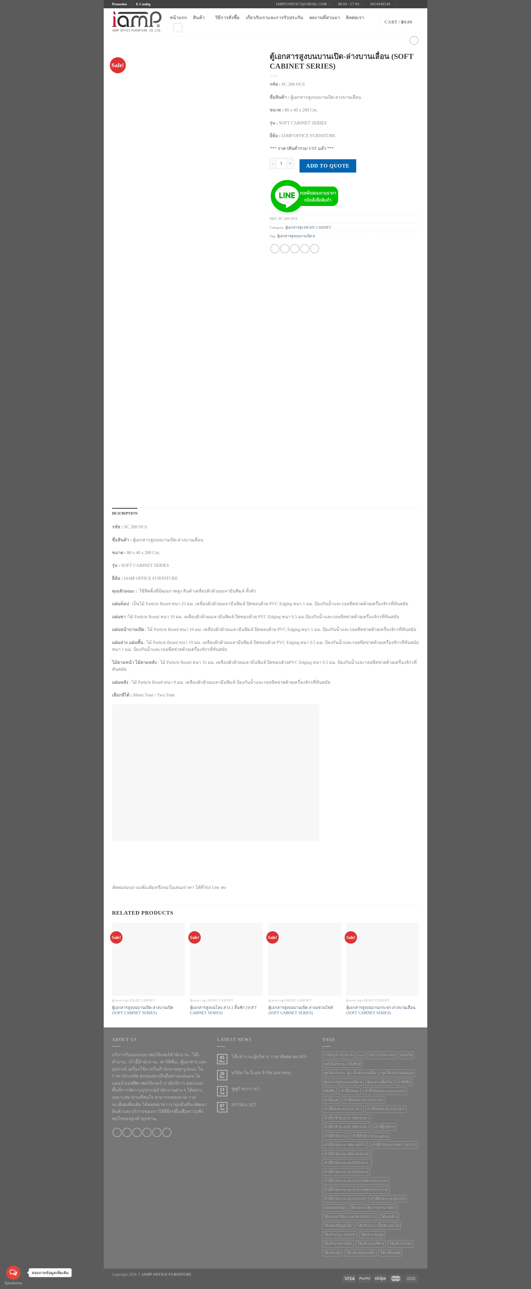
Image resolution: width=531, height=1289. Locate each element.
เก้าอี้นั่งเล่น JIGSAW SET (343, 1109)
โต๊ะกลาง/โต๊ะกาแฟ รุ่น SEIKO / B (350, 1217)
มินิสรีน (329, 1091)
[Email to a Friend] (294, 248)
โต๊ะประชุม (332, 1253)
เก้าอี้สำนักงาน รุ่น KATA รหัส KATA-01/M (356, 1181)
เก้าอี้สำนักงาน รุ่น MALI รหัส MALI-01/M (356, 1190)
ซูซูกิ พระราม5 (245, 1088)
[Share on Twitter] (284, 248)
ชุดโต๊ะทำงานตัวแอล (397, 1073)
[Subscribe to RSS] (166, 1132)
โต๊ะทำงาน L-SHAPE (339, 1235)
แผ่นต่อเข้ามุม (334, 1208)
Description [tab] (124, 513)
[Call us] (147, 1132)
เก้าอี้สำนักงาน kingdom (370, 1136)
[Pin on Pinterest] (304, 248)
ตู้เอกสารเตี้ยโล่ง (379, 1082)
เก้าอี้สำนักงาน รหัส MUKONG (347, 1154)
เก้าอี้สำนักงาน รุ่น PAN (387, 1199)
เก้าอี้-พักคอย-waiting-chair (384, 1091)
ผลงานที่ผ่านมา (324, 17)
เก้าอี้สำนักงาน (335, 1136)
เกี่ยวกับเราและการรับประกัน (274, 17)
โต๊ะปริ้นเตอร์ (390, 1253)
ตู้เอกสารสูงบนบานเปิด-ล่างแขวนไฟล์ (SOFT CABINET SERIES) (300, 1010)
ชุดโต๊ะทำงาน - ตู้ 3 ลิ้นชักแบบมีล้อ (350, 1073)
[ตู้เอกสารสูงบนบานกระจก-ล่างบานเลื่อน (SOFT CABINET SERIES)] (382, 959)
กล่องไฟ (406, 1055)
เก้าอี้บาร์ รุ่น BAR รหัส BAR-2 (346, 1127)
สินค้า (199, 17)
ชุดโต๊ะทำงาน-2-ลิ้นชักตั (342, 1064)
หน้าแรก (178, 17)
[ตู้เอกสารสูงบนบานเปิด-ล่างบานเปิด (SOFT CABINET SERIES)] (148, 959)
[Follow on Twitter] (411, 4)
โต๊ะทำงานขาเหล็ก (338, 1244)
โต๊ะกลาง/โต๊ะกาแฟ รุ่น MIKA (373, 1208)
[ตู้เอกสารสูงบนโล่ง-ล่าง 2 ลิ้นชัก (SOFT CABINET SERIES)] (226, 959)
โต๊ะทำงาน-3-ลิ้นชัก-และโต (378, 1226)
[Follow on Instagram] (405, 4)
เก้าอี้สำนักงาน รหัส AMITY (345, 1145)
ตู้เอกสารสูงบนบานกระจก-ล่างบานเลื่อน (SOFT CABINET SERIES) (380, 1010)
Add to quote (328, 166)
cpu (361, 1055)
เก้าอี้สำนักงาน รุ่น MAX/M (344, 1199)
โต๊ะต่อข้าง (389, 1217)
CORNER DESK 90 (338, 1055)
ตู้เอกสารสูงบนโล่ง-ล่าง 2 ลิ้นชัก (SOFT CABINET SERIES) (223, 1010)
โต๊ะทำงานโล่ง (400, 1244)
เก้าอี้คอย (331, 1100)
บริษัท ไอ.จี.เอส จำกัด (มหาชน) (261, 1072)
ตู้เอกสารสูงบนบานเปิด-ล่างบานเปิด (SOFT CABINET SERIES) (142, 1010)
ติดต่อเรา (355, 17)
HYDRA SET (244, 1104)
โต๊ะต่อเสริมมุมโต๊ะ (338, 1226)
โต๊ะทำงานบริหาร (371, 1244)
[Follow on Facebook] (400, 4)
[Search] (177, 27)
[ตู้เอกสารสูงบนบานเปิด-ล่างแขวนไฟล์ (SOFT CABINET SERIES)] (304, 959)
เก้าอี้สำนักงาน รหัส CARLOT (393, 1145)
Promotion (119, 4)
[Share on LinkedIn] (314, 248)
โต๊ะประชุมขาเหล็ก (360, 1253)
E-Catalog (143, 4)
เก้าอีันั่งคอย (349, 1091)
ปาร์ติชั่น (404, 1082)
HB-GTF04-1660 (382, 1055)
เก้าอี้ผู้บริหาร (385, 1127)
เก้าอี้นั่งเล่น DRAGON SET (363, 1100)
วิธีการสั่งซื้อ (227, 17)
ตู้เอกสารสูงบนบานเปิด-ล (296, 236)
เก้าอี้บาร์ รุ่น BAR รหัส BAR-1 (346, 1118)
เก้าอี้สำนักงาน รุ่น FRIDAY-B (346, 1172)
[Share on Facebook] (274, 248)
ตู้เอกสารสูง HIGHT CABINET (308, 227)
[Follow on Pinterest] (416, 4)
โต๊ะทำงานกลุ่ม (372, 1235)
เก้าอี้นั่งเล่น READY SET (386, 1109)
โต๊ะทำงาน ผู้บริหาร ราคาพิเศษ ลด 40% (269, 1056)
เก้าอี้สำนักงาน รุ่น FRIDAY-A (347, 1163)
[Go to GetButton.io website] (13, 1283)
